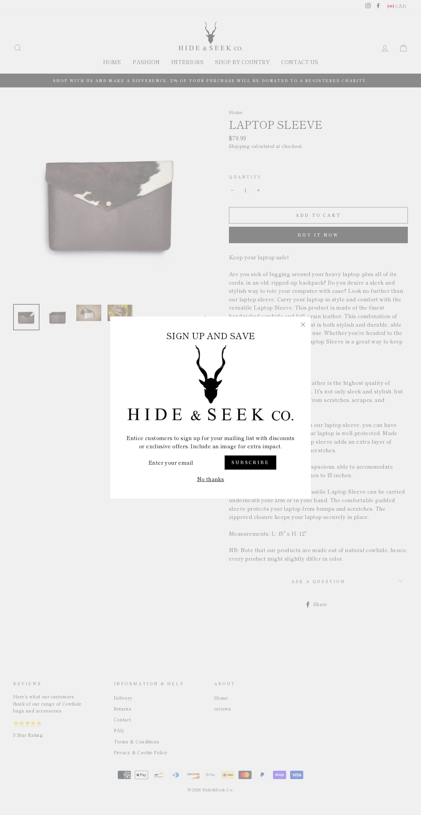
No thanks (210, 479)
